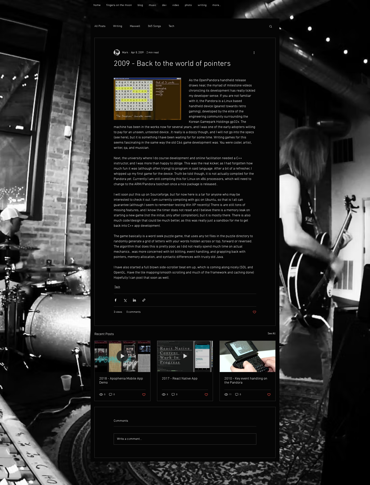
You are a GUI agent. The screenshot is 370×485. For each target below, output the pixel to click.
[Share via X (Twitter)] (125, 300)
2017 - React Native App (180, 379)
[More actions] (254, 52)
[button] (270, 26)
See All (272, 333)
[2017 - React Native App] (185, 356)
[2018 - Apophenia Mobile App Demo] (122, 356)
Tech (171, 26)
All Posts (99, 26)
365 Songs (154, 26)
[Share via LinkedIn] (134, 300)
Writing (117, 26)
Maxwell (135, 26)
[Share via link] (144, 300)
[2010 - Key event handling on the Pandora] (247, 356)
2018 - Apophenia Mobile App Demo (121, 381)
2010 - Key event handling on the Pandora (245, 381)
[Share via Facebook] (115, 300)
